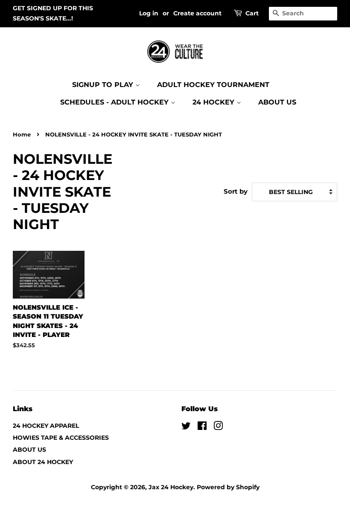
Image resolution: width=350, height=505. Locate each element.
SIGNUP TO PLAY (103, 85)
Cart (252, 13)
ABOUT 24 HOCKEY (43, 462)
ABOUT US (277, 102)
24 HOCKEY (214, 102)
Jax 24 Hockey (171, 487)
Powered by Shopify (228, 487)
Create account (197, 13)
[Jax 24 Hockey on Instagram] (218, 427)
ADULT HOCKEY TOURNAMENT (213, 85)
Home (22, 134)
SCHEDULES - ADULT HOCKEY (115, 102)
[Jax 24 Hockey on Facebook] (202, 427)
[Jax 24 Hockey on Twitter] (186, 427)
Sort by (236, 191)
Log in (148, 13)
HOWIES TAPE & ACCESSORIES (61, 437)
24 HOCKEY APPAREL (46, 426)
